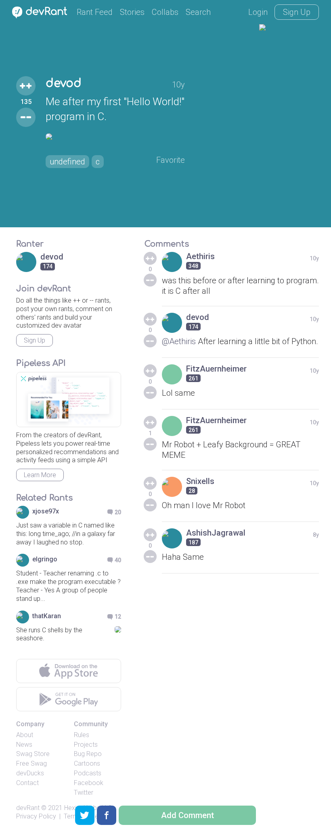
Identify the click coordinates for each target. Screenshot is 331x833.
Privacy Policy (36, 816)
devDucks (30, 773)
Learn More (40, 475)
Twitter (83, 792)
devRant (28, 808)
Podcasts (87, 773)
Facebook (88, 783)
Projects (86, 744)
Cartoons (87, 763)
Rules (81, 735)
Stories (132, 12)
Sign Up (296, 12)
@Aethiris (179, 341)
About (24, 735)
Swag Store (33, 754)
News (24, 744)
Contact (27, 783)
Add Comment (187, 815)
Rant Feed (95, 12)
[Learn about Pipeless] (68, 399)
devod (64, 83)
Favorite (170, 160)
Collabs (165, 12)
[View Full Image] (115, 136)
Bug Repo (88, 754)
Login (258, 12)
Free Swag (31, 763)
